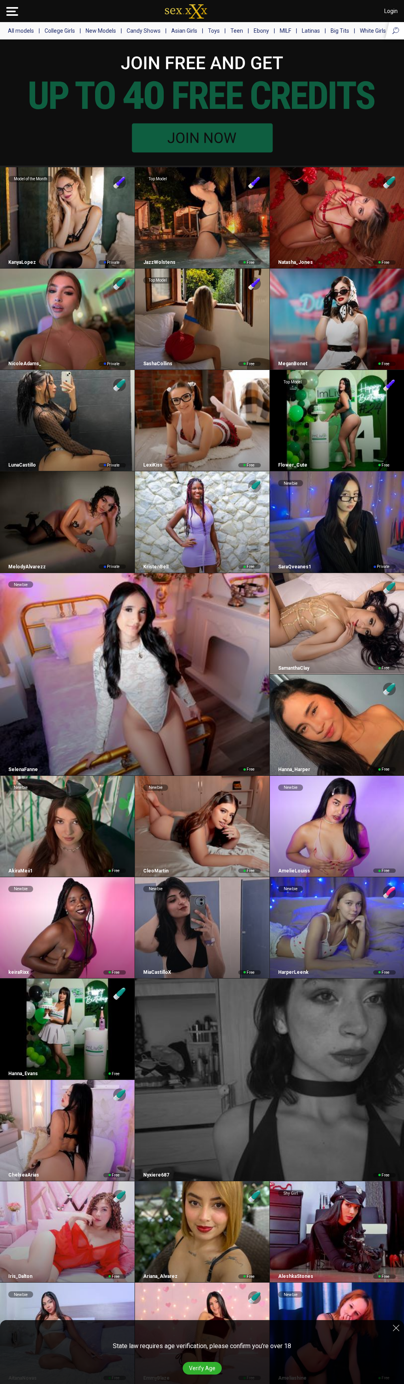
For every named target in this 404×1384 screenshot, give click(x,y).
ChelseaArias (23, 1175)
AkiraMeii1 (20, 871)
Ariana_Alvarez (160, 1276)
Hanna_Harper (294, 769)
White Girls (373, 31)
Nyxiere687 (156, 1175)
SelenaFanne (23, 769)
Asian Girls (184, 31)
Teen (236, 31)
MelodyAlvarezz (27, 567)
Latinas (311, 31)
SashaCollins (157, 363)
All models (21, 31)
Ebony (261, 31)
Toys (214, 31)
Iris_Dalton (20, 1276)
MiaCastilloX (157, 972)
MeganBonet (292, 363)
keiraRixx (18, 972)
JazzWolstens (159, 262)
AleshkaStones (295, 1276)
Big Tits (340, 31)
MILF (285, 31)
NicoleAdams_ (24, 363)
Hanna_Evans (23, 1073)
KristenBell (155, 567)
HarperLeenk (293, 972)
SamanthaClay (293, 668)
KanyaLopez (22, 262)
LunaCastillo (22, 465)
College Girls (60, 31)
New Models (101, 31)
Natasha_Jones (295, 262)
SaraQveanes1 (294, 567)
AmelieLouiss (294, 871)
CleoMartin (155, 871)
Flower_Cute (292, 465)
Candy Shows (144, 31)
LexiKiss (153, 465)
